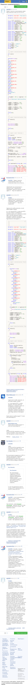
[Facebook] (19, 664)
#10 (18, 578)
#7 (21, 494)
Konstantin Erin (10, 177)
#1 (21, 177)
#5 (20, 441)
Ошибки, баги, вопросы (11, 391)
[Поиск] (20, 1)
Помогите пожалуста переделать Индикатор (15, 389)
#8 (18, 512)
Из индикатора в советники (12, 541)
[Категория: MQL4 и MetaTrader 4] (2, 7)
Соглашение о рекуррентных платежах (13, 648)
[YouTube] (19, 667)
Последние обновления (5, 644)
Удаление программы (5, 676)
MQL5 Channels (20, 649)
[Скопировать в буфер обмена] (25, 16)
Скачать (5, 670)
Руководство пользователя (5, 654)
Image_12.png (15, 436)
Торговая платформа (5, 640)
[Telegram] (21, 664)
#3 (22, 394)
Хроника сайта (12, 641)
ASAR (23, 627)
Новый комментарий (21, 6)
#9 (21, 546)
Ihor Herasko (9, 441)
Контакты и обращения (13, 668)
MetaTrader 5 (21, 638)
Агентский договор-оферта (12, 653)
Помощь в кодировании (11, 542)
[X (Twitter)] (23, 664)
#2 (18, 195)
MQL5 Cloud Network (4, 663)
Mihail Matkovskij (10, 394)
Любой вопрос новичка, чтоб (12, 390)
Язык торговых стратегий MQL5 (4, 658)
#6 (18, 464)
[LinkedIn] (21, 667)
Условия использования (13, 644)
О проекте (12, 638)
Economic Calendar (20, 657)
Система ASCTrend (10, 629)
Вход (23, 1)
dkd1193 (8, 9)
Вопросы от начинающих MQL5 (14, 540)
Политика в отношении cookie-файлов (12, 663)
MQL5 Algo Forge (4, 667)
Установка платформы (5, 673)
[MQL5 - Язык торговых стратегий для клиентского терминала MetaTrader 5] (2, 1)
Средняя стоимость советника (14, 627)
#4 (18, 420)
